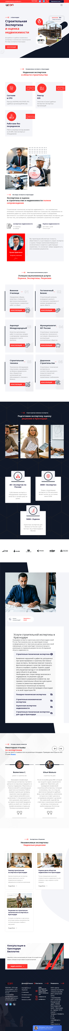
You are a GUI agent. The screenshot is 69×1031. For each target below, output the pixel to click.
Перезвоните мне (55, 1)
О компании (25, 992)
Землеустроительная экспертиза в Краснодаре (17, 871)
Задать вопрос (16, 966)
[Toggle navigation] (61, 5)
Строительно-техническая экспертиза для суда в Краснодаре (33, 713)
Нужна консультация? (22, 619)
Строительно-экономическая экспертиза (29, 700)
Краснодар (34, 1)
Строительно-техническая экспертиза (33, 654)
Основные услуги (27, 994)
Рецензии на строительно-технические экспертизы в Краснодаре (18, 912)
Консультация (11, 47)
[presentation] (18, 441)
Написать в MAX (26, 999)
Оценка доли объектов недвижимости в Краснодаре (49, 871)
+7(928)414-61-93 (9, 1)
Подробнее (11, 886)
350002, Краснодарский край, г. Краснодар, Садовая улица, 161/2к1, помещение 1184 (43, 991)
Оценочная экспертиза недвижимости (26, 706)
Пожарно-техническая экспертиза (31, 694)
